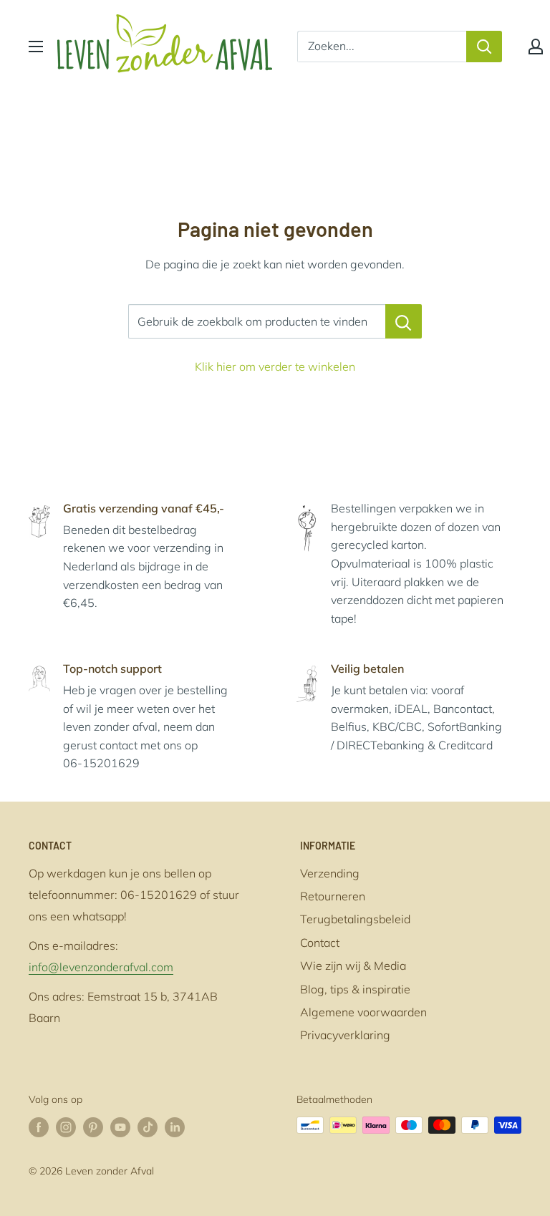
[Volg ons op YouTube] (120, 1127)
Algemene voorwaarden (363, 1012)
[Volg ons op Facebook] (39, 1127)
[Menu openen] (36, 46)
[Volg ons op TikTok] (148, 1127)
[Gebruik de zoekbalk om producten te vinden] (403, 321)
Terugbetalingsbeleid (355, 919)
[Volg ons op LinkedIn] (175, 1127)
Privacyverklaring (345, 1035)
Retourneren (332, 896)
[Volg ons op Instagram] (66, 1127)
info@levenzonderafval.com (101, 967)
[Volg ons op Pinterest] (93, 1127)
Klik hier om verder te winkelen (275, 366)
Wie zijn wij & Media (353, 965)
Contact (319, 942)
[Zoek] (484, 46)
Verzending (330, 873)
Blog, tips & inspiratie (355, 989)
